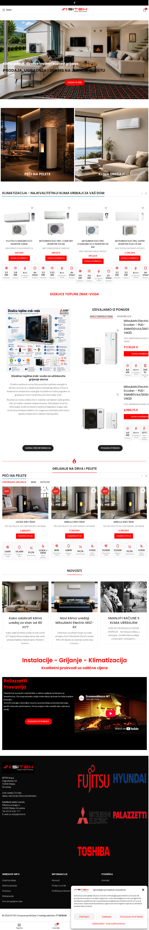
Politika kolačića (98, 923)
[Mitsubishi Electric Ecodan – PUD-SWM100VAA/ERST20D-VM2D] (100, 348)
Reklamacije (8, 896)
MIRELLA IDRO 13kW (124, 521)
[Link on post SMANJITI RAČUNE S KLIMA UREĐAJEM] (124, 596)
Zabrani (106, 916)
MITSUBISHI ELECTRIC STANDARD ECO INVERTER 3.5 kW (56, 244)
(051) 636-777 (13, 811)
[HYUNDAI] (130, 778)
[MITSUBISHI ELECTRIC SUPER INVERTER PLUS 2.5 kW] (93, 221)
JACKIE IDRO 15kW (25, 521)
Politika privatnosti (61, 890)
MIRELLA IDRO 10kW (74, 521)
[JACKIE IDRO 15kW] (25, 503)
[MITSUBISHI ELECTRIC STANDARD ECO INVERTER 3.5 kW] (56, 221)
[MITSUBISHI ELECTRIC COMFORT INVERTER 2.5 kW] (19, 221)
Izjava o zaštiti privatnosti (115, 923)
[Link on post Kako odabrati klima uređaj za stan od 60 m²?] (25, 596)
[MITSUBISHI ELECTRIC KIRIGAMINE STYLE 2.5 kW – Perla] (130, 221)
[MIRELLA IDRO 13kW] (124, 503)
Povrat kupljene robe (12, 901)
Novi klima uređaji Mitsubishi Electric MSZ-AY (74, 622)
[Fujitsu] (94, 778)
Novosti (56, 880)
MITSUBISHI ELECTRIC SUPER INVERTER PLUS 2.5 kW (93, 242)
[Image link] (18, 767)
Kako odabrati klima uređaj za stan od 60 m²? (25, 622)
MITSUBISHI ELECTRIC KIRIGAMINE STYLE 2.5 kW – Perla (130, 244)
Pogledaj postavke (131, 916)
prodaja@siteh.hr (17, 814)
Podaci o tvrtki (59, 885)
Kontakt (105, 880)
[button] (143, 889)
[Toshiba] (94, 851)
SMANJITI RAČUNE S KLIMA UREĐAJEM (123, 620)
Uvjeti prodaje (9, 880)
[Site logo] (75, 9)
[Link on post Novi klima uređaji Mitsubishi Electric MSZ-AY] (74, 596)
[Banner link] (37, 144)
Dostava (6, 890)
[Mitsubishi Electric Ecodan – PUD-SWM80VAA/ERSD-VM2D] (100, 412)
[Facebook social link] (74, 3)
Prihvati (84, 916)
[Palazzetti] (130, 814)
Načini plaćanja (9, 885)
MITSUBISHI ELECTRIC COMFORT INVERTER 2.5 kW (19, 242)
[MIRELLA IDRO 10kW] (74, 503)
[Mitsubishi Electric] (94, 814)
